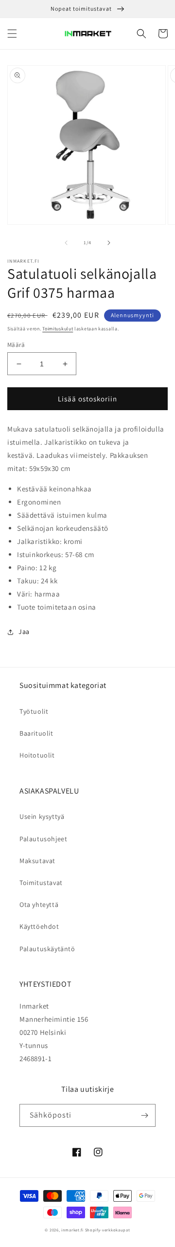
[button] (12, 33)
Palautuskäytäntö (47, 948)
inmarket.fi (72, 1229)
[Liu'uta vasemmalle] (66, 242)
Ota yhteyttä (38, 904)
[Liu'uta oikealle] (109, 242)
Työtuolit (33, 711)
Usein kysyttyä (41, 816)
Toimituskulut (57, 328)
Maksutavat (37, 860)
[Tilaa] (144, 1115)
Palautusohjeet (43, 838)
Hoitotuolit (37, 755)
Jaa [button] (24, 631)
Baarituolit (36, 733)
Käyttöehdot (39, 926)
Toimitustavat (41, 882)
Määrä (16, 345)
